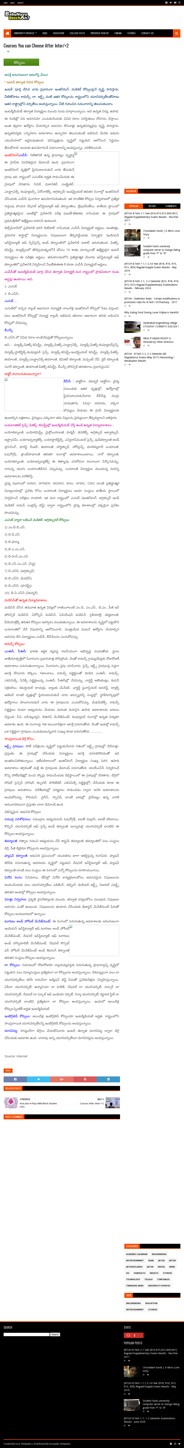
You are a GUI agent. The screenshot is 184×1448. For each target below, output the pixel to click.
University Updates (24, 33)
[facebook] (166, 2)
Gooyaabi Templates (59, 1443)
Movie (161, 1267)
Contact (20, 2)
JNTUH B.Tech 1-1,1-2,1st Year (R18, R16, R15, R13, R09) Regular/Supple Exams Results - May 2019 (150, 267)
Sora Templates (23, 1443)
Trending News (135, 1286)
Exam (151, 1260)
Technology (133, 1279)
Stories (131, 33)
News (172, 1267)
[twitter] (170, 2)
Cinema (118, 33)
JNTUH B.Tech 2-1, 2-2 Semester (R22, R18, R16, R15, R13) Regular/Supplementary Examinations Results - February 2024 (151, 285)
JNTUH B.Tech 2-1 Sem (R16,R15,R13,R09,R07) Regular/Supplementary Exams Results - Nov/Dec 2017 (151, 217)
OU (127, 1273)
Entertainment (135, 1260)
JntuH (172, 1260)
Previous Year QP (100, 33)
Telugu (148, 1279)
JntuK (150, 1267)
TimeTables (163, 1279)
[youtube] (175, 2)
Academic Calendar (136, 1254)
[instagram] (179, 2)
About (12, 2)
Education (58, 33)
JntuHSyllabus (134, 1267)
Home (6, 2)
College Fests (77, 33)
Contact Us (147, 33)
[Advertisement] (115, 18)
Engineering (159, 1254)
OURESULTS (139, 1273)
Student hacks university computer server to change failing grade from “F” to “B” (161, 250)
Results (154, 1273)
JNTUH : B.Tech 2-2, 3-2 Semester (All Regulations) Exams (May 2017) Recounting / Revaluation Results (149, 357)
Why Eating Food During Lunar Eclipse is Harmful (151, 312)
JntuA (161, 1260)
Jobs (44, 33)
